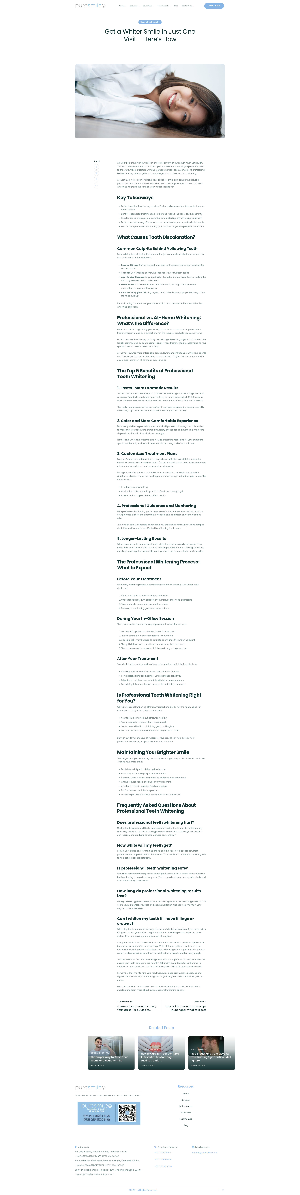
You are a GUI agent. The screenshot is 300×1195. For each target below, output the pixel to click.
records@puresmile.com (204, 1152)
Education (186, 1112)
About (186, 1093)
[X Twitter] (96, 173)
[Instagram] (223, 1190)
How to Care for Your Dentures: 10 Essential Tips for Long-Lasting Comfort (110, 1057)
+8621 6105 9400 (162, 1152)
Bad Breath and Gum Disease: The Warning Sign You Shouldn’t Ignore (161, 1057)
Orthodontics (185, 1106)
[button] (126, 6)
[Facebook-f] (219, 1190)
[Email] (96, 185)
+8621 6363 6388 (163, 1159)
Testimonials (185, 1119)
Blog (186, 1125)
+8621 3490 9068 (163, 1166)
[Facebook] (96, 167)
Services (186, 1100)
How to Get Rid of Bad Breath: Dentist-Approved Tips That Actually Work (209, 1057)
